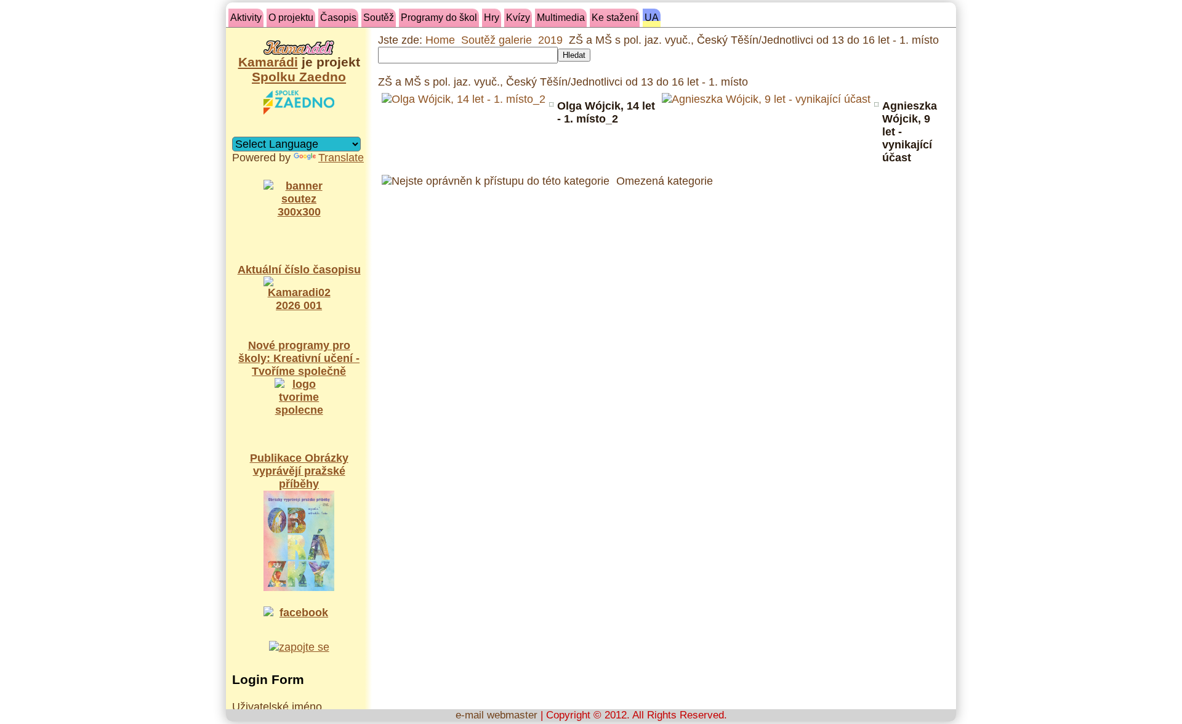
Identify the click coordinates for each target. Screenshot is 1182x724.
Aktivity (246, 17)
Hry (491, 17)
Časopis (338, 17)
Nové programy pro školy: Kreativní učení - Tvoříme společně (299, 358)
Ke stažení (615, 17)
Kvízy (518, 17)
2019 (550, 40)
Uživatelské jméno (277, 707)
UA (652, 17)
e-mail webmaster (496, 715)
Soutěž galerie (496, 40)
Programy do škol (439, 17)
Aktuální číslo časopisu (299, 269)
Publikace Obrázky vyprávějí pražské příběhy (299, 471)
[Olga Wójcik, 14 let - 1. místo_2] (463, 99)
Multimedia (561, 17)
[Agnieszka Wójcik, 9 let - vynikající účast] (766, 99)
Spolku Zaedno (299, 77)
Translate (341, 157)
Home (440, 40)
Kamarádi (268, 62)
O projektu (290, 17)
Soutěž (378, 17)
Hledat (574, 55)
